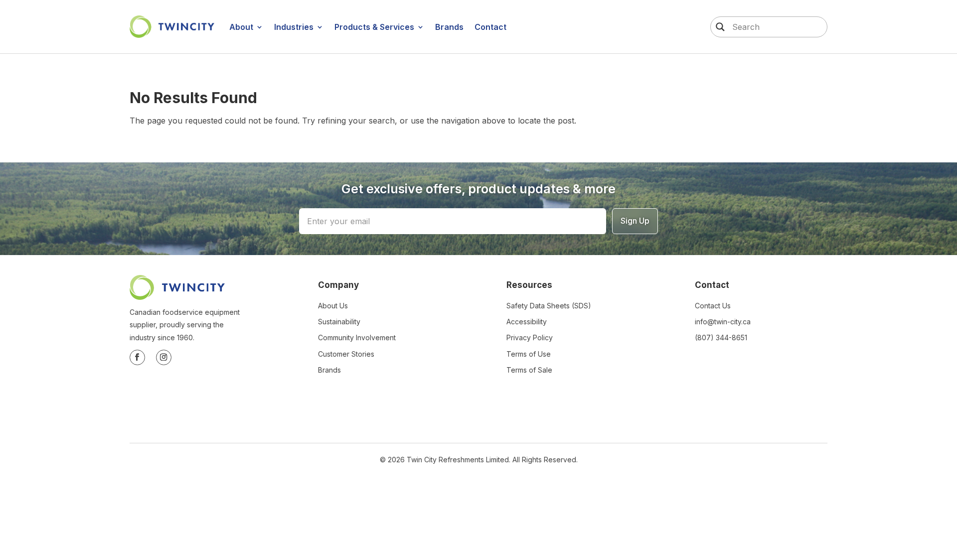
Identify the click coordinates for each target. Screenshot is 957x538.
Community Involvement (357, 337)
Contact (490, 27)
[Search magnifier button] (718, 27)
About (241, 27)
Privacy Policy (529, 337)
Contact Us (713, 305)
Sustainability (339, 321)
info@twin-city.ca (723, 321)
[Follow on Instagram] (163, 357)
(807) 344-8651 (721, 337)
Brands (449, 27)
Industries (294, 27)
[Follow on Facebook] (137, 357)
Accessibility (526, 321)
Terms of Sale (529, 370)
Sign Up (635, 221)
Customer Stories (346, 354)
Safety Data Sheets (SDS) (548, 305)
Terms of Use (528, 354)
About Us (333, 305)
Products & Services (374, 27)
